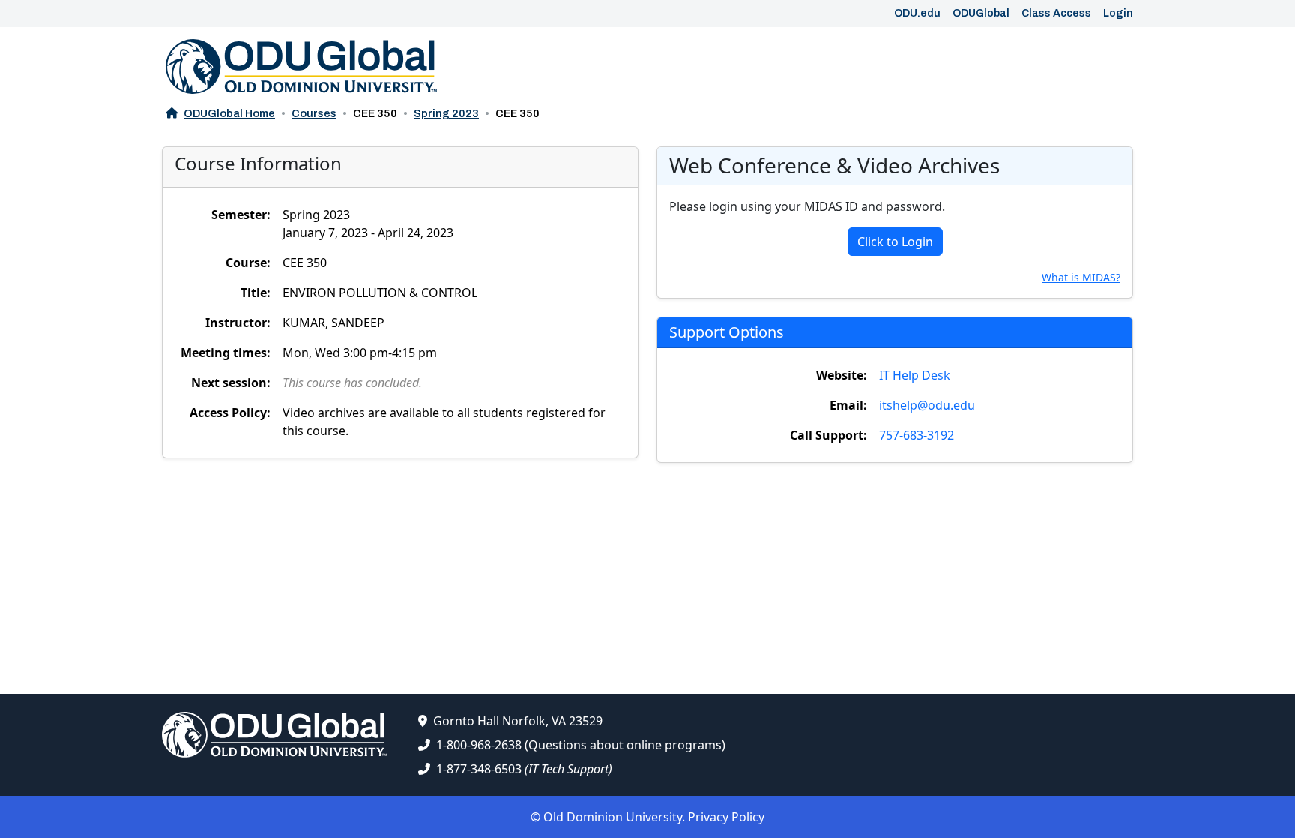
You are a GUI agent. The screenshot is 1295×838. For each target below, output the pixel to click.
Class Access (1056, 13)
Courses (314, 113)
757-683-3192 (916, 435)
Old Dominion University (612, 817)
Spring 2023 (446, 113)
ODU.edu (917, 13)
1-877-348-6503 (479, 769)
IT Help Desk (914, 375)
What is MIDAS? (1081, 277)
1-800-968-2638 (479, 745)
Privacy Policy (726, 817)
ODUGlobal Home (229, 113)
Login (1118, 13)
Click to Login (895, 241)
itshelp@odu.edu (927, 405)
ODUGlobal (981, 13)
